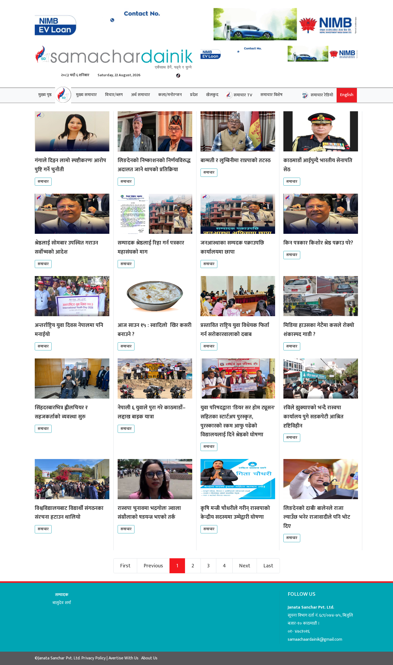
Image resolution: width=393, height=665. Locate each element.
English (346, 94)
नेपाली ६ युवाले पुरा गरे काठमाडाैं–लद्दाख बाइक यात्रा (152, 412)
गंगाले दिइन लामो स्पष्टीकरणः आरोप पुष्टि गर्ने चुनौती (70, 165)
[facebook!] (146, 75)
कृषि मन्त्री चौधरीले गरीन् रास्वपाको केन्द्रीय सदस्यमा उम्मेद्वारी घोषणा (235, 513)
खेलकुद (212, 94)
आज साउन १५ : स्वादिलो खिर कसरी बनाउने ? (154, 330)
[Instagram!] (171, 75)
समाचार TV (243, 95)
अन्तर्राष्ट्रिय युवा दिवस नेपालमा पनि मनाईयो (69, 330)
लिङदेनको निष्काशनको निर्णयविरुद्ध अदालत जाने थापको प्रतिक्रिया (154, 165)
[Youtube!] (162, 75)
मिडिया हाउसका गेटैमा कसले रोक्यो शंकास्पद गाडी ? (318, 330)
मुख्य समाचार (86, 94)
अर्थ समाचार (140, 94)
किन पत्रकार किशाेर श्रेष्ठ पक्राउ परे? (318, 242)
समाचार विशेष (271, 94)
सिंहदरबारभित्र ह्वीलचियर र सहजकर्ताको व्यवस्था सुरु (61, 412)
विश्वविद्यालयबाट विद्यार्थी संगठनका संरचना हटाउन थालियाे (69, 513)
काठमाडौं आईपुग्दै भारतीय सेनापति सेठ (317, 165)
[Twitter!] (154, 75)
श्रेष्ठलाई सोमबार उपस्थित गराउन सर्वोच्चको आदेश (66, 247)
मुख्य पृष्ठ (45, 94)
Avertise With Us (122, 658)
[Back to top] (378, 650)
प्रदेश (194, 94)
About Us (149, 658)
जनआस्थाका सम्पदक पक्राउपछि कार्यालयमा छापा (232, 247)
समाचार (43, 181)
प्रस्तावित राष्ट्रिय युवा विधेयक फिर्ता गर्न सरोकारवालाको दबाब (235, 330)
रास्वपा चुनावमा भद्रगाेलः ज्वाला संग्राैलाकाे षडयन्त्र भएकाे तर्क (149, 513)
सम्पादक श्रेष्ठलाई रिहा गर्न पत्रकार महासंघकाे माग (151, 247)
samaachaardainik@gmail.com (315, 639)
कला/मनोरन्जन (170, 94)
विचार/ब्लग (114, 94)
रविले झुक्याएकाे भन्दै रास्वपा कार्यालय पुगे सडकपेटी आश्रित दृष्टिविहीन (313, 416)
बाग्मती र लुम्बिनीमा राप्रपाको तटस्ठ (236, 160)
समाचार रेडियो (321, 95)
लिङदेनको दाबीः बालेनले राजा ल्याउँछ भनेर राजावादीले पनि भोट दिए (316, 517)
